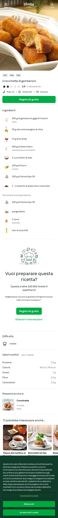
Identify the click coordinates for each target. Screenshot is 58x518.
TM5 (18, 75)
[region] (29, 487)
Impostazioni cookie (29, 496)
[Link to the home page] (29, 5)
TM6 (12, 75)
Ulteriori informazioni (29, 319)
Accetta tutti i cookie (29, 512)
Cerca (52, 7)
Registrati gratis (29, 99)
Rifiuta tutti (29, 504)
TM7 (5, 75)
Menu (6, 7)
